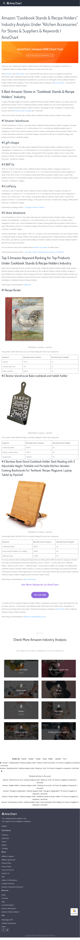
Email (44, 759)
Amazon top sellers (40, 247)
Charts (4, 842)
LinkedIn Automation (9, 923)
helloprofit (27, 285)
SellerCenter (20, 74)
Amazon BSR (60, 609)
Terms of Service (8, 870)
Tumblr (38, 759)
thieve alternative (30, 579)
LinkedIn (58, 759)
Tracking (5, 848)
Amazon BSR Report (9, 908)
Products (5, 835)
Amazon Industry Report (10, 912)
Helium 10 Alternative (9, 880)
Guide (4, 895)
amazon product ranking (22, 111)
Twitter (24, 759)
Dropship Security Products (35, 207)
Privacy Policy (6, 866)
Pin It (65, 759)
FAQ (3, 877)
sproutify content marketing (35, 252)
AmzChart (8, 74)
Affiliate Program (8, 856)
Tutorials (5, 898)
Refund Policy (6, 863)
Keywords (5, 838)
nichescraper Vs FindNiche (54, 252)
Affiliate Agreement (9, 860)
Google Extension (8, 883)
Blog (3, 902)
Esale (3, 926)
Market (4, 845)
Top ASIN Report (8, 905)
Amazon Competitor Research (12, 887)
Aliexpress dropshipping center (35, 617)
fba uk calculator (59, 83)
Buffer (50, 759)
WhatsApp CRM (7, 920)
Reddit (31, 759)
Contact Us (5, 873)
